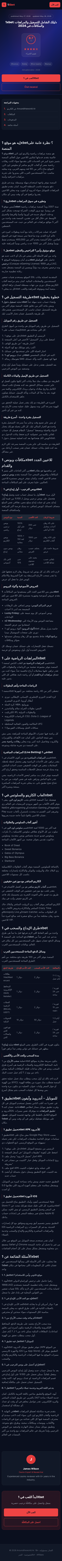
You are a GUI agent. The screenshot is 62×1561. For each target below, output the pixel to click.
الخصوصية (28, 1555)
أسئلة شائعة (13, 125)
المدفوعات (11, 119)
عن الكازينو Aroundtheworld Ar (21, 108)
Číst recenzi (31, 86)
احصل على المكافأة (31, 1522)
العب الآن (55, 5)
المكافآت (11, 114)
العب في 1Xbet (31, 78)
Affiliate (40, 1555)
